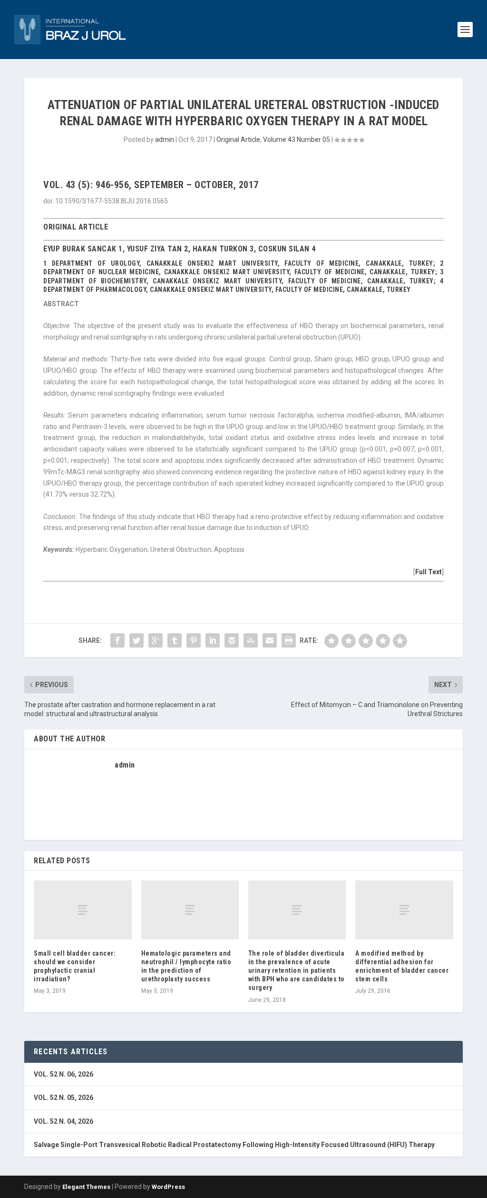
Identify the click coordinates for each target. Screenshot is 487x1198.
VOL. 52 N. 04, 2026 (63, 1121)
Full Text (428, 572)
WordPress (168, 1186)
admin (164, 139)
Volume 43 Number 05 (296, 139)
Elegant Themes (86, 1186)
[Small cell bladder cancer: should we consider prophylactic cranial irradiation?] (82, 909)
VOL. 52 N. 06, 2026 (63, 1074)
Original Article (238, 139)
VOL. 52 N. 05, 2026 (63, 1097)
